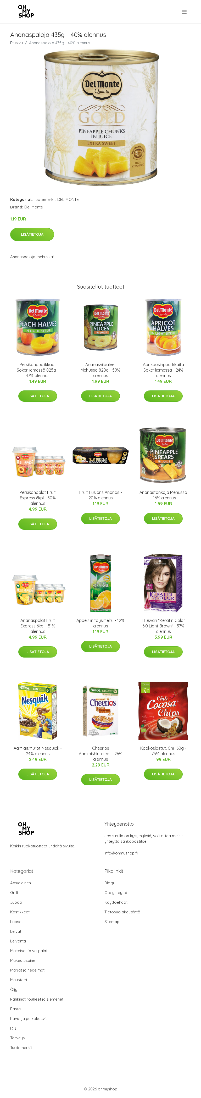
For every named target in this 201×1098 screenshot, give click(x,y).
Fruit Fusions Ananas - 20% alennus (100, 495)
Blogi (109, 882)
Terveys (17, 1037)
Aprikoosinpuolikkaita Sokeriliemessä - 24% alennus (163, 370)
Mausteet (18, 979)
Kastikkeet (20, 911)
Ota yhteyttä (115, 892)
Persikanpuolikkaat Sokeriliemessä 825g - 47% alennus (38, 370)
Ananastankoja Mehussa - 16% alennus (163, 495)
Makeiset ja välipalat (28, 950)
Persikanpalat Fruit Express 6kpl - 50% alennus (38, 498)
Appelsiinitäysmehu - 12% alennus (100, 623)
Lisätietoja (32, 234)
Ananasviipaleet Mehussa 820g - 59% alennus (100, 370)
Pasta (15, 1008)
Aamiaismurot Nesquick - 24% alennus (38, 751)
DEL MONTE (68, 199)
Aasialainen (20, 882)
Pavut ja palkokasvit (28, 1018)
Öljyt (14, 989)
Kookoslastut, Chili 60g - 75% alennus (163, 751)
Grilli (14, 892)
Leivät (15, 931)
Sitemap (111, 921)
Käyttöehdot (115, 902)
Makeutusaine (22, 960)
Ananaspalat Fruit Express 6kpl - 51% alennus (37, 626)
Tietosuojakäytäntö (122, 911)
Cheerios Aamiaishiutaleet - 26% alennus (100, 754)
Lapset (16, 921)
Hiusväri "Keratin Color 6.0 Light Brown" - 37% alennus (163, 626)
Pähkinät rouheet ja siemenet (36, 999)
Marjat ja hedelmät (27, 970)
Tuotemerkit (44, 199)
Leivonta (18, 941)
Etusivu (16, 42)
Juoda (16, 902)
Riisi (13, 1028)
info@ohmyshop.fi (121, 853)
